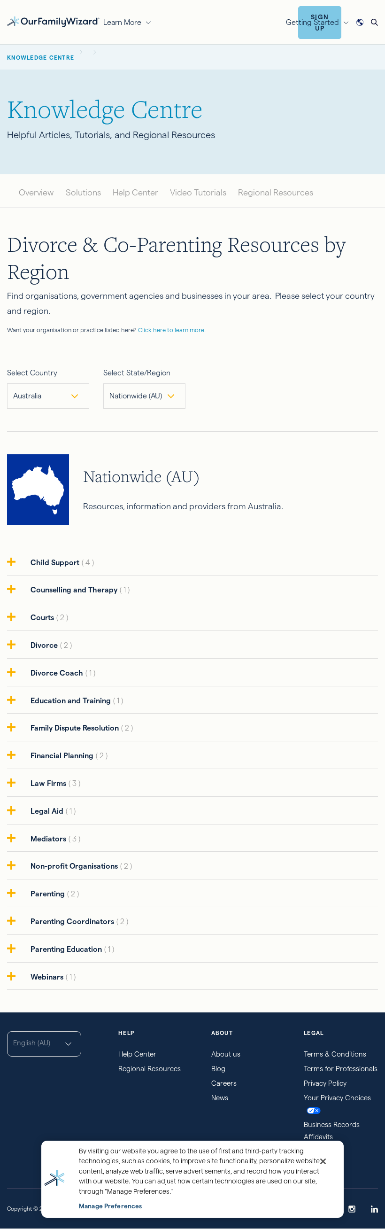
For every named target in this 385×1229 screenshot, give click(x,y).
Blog (218, 1069)
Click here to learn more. (172, 330)
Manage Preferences (110, 1206)
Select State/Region (136, 373)
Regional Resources (275, 192)
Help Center (135, 192)
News (219, 1098)
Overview (36, 192)
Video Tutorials (198, 192)
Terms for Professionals (340, 1069)
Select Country (32, 373)
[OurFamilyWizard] (53, 20)
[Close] (323, 1161)
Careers (224, 1083)
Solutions (83, 192)
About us (225, 1054)
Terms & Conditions (335, 1054)
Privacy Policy (325, 1083)
